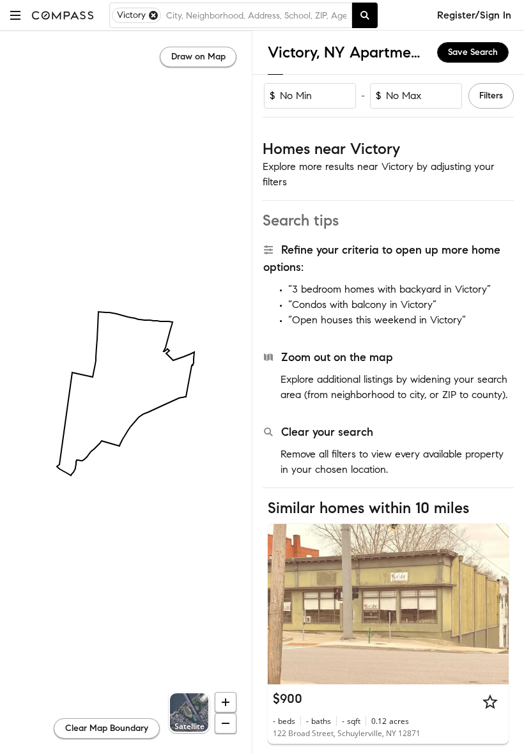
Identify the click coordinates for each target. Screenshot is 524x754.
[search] (365, 15)
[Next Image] (494, 604)
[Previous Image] (283, 604)
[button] (15, 15)
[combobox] (256, 15)
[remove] (153, 15)
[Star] (490, 701)
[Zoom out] (225, 723)
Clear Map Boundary (106, 728)
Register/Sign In (474, 15)
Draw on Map (198, 56)
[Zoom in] (225, 702)
